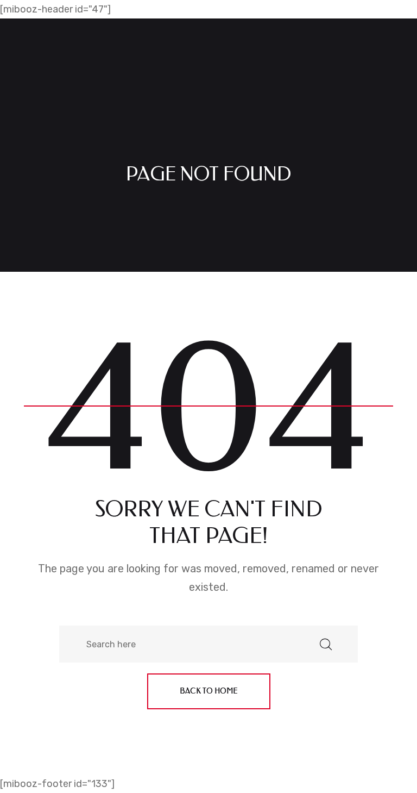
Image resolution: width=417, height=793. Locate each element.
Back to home (209, 691)
